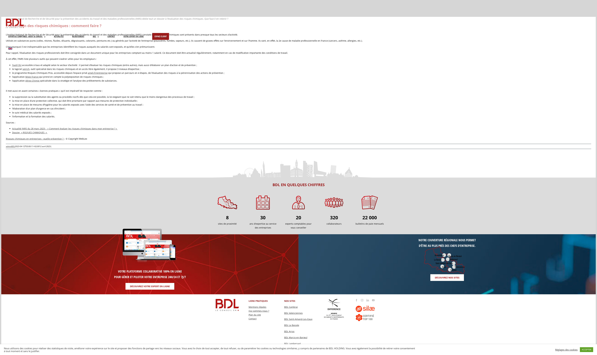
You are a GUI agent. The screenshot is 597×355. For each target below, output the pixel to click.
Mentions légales (257, 307)
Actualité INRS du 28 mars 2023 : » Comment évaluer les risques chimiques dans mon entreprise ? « (65, 128)
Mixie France (32, 76)
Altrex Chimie (32, 80)
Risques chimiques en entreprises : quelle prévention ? (35, 138)
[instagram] (362, 300)
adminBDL (10, 146)
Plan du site (255, 314)
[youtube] (373, 300)
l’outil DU (16, 65)
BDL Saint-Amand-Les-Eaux (298, 319)
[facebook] (356, 300)
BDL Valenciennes (293, 313)
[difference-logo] (334, 300)
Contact (253, 318)
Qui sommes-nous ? (259, 310)
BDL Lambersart (292, 343)
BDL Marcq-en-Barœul (295, 337)
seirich (26, 69)
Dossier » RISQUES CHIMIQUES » (29, 132)
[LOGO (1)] (369, 302)
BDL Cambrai (291, 307)
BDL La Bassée (291, 325)
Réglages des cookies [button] (566, 349)
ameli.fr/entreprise (98, 72)
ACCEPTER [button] (586, 349)
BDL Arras (289, 331)
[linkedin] (367, 300)
